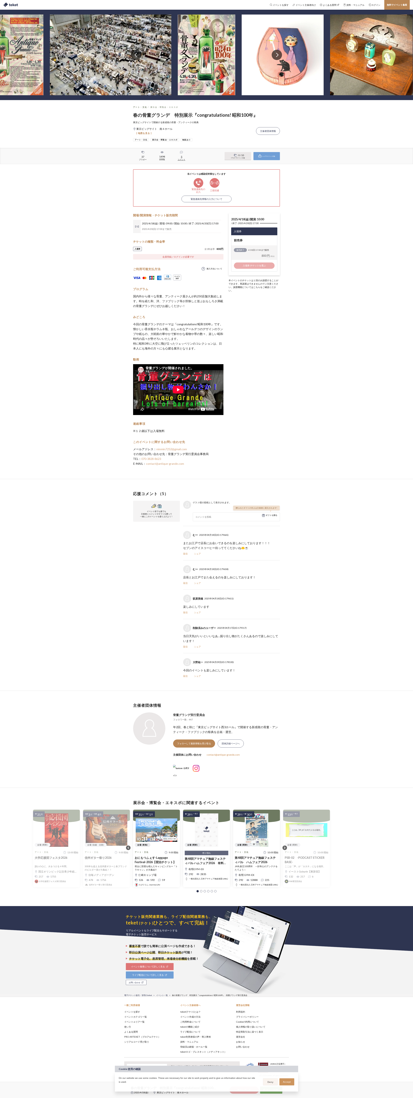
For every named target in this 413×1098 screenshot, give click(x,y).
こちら (256, 287)
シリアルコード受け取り (136, 1041)
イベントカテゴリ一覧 (135, 1016)
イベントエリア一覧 (134, 1021)
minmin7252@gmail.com (171, 449)
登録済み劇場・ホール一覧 (193, 1046)
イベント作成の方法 (190, 1016)
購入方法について (214, 268)
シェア (197, 553)
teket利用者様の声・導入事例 (195, 1036)
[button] (197, 891)
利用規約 (240, 1011)
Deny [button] (270, 1082)
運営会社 (240, 1036)
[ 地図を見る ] (144, 133)
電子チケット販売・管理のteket (138, 995)
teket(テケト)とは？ (190, 1011)
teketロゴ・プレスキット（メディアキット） (203, 1051)
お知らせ (240, 1041)
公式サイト (181, 769)
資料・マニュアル (189, 1041)
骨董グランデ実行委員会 (189, 715)
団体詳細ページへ (231, 743)
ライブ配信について (190, 1031)
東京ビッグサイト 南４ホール (172, 1092)
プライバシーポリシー (247, 1016)
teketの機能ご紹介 (189, 1026)
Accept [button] (287, 1082)
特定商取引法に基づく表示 (249, 1031)
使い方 (127, 1026)
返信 (185, 553)
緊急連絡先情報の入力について (206, 199)
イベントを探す (132, 1011)
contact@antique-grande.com (165, 463)
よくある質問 (131, 1031)
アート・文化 (140, 107)
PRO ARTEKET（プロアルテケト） (142, 1036)
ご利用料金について (190, 1021)
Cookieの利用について (247, 1021)
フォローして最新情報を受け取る (194, 743)
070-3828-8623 (151, 459)
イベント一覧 (162, 995)
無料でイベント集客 (397, 4)
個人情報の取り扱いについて (250, 1026)
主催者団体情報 (268, 131)
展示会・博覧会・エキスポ (164, 107)
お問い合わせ (243, 1046)
